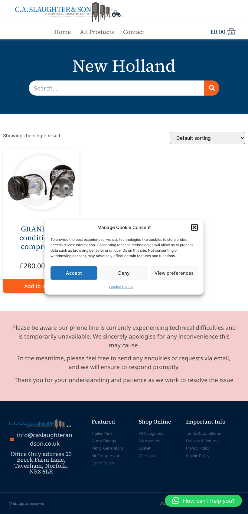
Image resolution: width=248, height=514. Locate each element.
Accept (74, 273)
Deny (124, 273)
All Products (97, 32)
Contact (133, 32)
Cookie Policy (121, 287)
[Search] (211, 88)
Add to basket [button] (41, 286)
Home (62, 32)
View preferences (174, 273)
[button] (194, 227)
